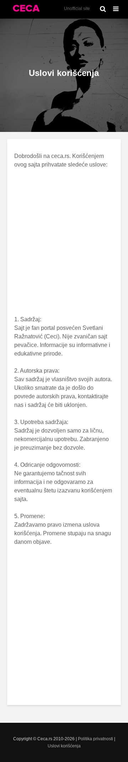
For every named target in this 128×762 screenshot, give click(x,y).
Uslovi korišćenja (64, 745)
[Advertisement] (64, 242)
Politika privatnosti (95, 738)
